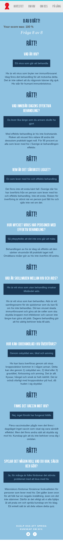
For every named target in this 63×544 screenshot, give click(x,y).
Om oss (44, 6)
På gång (56, 6)
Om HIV (31, 6)
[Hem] (7, 6)
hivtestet (19, 6)
